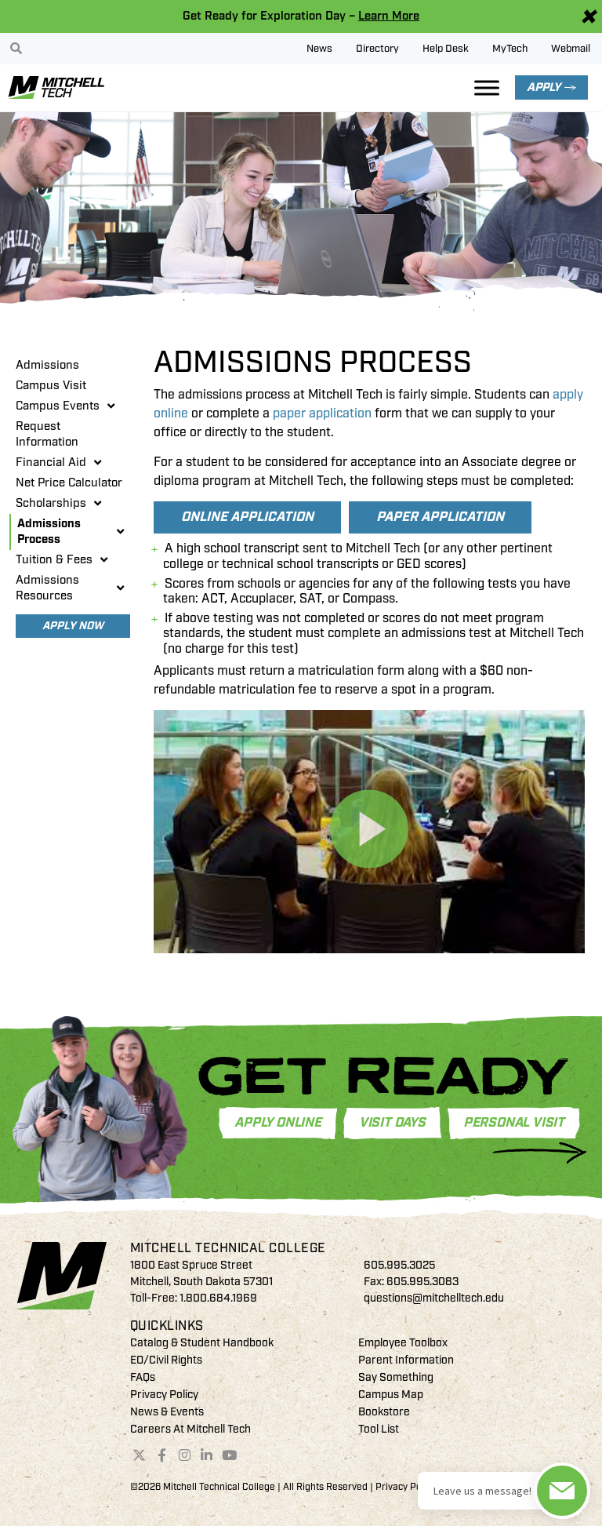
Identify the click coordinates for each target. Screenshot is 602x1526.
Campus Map (390, 1394)
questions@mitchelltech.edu (434, 1298)
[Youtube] (229, 1455)
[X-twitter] (139, 1455)
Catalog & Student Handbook (202, 1342)
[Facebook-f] (161, 1455)
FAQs (142, 1377)
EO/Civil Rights (166, 1360)
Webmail (570, 48)
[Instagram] (184, 1455)
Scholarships (51, 503)
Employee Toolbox (403, 1342)
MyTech (510, 48)
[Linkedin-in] (207, 1455)
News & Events (167, 1412)
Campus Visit (51, 385)
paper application (322, 413)
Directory (377, 48)
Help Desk (445, 48)
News (319, 48)
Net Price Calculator (69, 482)
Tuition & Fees (54, 559)
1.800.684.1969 (218, 1298)
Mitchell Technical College (228, 1248)
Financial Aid (51, 462)
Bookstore (384, 1412)
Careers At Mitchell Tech (190, 1429)
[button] (369, 831)
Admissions (47, 365)
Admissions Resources (47, 588)
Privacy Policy (164, 1394)
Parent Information (406, 1360)
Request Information (47, 434)
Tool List (378, 1429)
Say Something (395, 1377)
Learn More (388, 16)
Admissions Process (49, 531)
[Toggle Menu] (486, 87)
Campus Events (58, 406)
